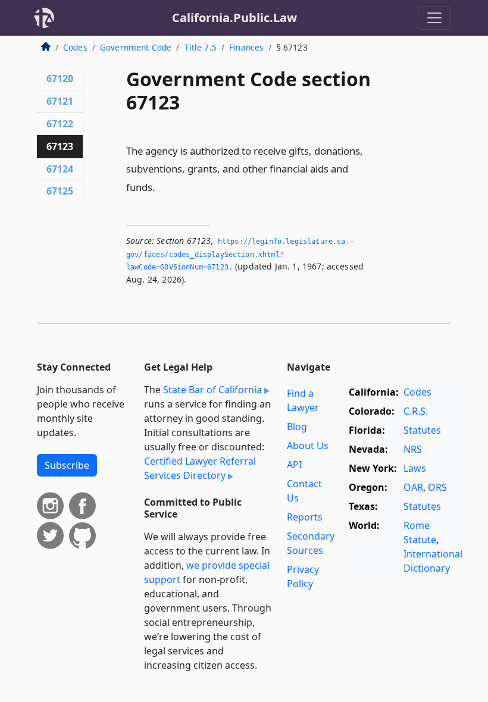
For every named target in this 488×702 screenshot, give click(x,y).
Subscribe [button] (67, 465)
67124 (59, 168)
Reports (305, 517)
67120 (59, 78)
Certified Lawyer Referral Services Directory (200, 468)
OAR (413, 487)
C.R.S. (415, 411)
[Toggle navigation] (434, 18)
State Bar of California (212, 389)
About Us (308, 445)
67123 (59, 146)
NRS (412, 449)
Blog (297, 426)
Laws (414, 468)
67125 (59, 191)
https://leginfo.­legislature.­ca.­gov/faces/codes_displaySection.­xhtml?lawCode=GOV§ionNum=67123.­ (240, 254)
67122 (59, 123)
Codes (75, 47)
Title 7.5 (200, 47)
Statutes (422, 430)
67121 (59, 101)
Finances (246, 47)
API (294, 464)
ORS (437, 487)
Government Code (135, 47)
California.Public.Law (234, 18)
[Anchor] (162, 186)
